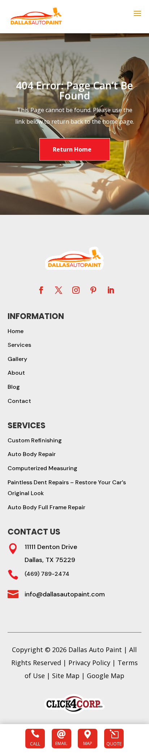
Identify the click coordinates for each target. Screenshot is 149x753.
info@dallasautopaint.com (65, 594)
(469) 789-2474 (47, 574)
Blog (14, 387)
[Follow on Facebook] (41, 290)
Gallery (17, 359)
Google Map (105, 675)
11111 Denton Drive (51, 547)
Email (61, 743)
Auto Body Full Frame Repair (46, 507)
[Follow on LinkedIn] (110, 290)
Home (16, 331)
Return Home (72, 149)
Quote (114, 744)
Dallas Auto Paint (95, 649)
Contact (19, 401)
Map (87, 743)
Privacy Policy (89, 662)
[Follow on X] (58, 290)
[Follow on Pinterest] (93, 290)
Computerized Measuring (42, 468)
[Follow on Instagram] (76, 290)
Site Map (66, 675)
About (16, 372)
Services (19, 345)
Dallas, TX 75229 (50, 560)
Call (35, 744)
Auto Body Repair (32, 454)
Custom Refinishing (35, 440)
